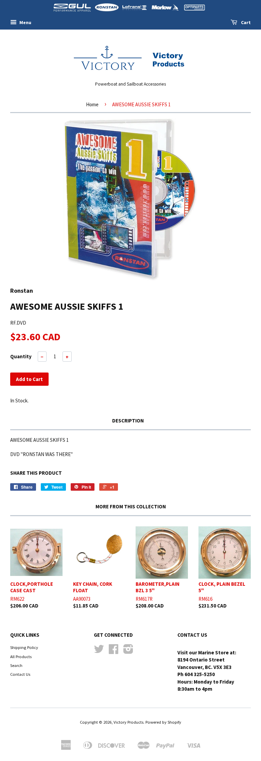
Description (128, 420)
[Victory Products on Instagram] (128, 651)
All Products (21, 656)
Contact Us (20, 674)
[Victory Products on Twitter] (99, 651)
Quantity (21, 356)
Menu (24, 22)
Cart (245, 22)
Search (16, 665)
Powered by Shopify (163, 722)
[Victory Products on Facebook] (113, 651)
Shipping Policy (24, 647)
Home (92, 104)
